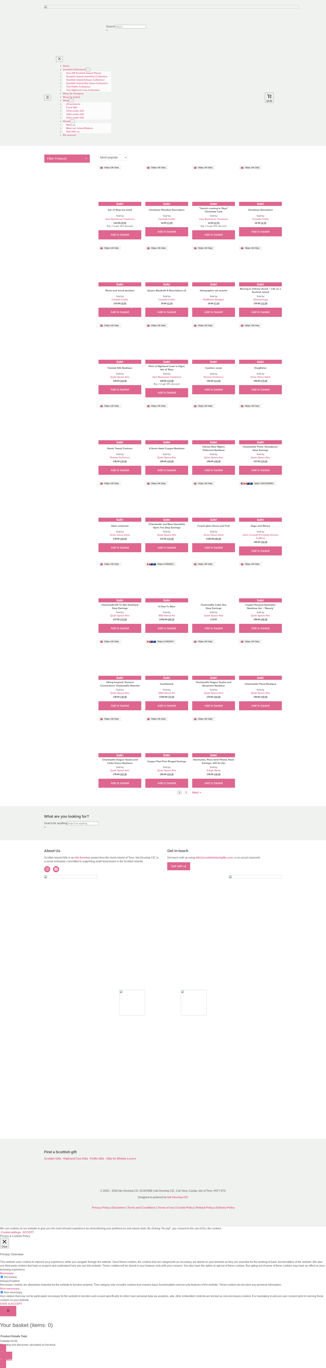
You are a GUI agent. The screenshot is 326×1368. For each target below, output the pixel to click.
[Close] (8, 1311)
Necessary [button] (7, 1273)
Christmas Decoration (260, 209)
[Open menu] (47, 97)
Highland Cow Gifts (75, 1158)
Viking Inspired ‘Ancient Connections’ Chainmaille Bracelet (120, 684)
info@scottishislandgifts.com (214, 857)
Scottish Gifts (52, 1158)
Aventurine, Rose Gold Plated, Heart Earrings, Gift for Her (213, 761)
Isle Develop (82, 857)
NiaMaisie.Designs (213, 299)
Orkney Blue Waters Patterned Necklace (213, 448)
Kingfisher (260, 368)
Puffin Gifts (97, 1158)
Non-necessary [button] (10, 1288)
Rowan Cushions (213, 377)
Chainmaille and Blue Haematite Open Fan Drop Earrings (167, 526)
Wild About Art (167, 615)
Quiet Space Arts (119, 377)
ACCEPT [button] (28, 1232)
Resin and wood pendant (119, 290)
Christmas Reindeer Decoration (167, 209)
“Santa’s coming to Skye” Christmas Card (213, 210)
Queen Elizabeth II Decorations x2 (166, 290)
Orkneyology (260, 299)
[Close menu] (59, 59)
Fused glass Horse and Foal (213, 525)
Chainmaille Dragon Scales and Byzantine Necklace (213, 684)
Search (110, 26)
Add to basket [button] (120, 234)
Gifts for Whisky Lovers (121, 1158)
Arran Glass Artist (260, 377)
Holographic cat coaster (213, 290)
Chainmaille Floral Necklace (260, 684)
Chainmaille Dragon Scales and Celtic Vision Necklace (120, 761)
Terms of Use (166, 1207)
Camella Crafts (166, 219)
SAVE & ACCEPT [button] (11, 1303)
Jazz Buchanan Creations (119, 219)
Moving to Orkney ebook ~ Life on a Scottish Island (260, 290)
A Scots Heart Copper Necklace (166, 448)
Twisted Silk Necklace (119, 368)
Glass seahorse (120, 525)
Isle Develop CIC (177, 1197)
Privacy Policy (101, 1207)
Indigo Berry (214, 770)
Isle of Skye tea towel (120, 209)
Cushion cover (213, 368)
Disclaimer (118, 1207)
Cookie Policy (185, 1207)
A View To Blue (166, 606)
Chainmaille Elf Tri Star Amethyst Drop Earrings (120, 606)
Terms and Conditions (141, 1207)
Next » (196, 792)
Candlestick (167, 684)
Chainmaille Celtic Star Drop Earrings (214, 606)
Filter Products (67, 158)
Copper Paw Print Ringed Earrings (166, 761)
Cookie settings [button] (11, 1232)
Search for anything (55, 823)
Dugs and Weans (260, 525)
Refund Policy (205, 1207)
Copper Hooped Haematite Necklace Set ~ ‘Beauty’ (260, 606)
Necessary (10, 1277)
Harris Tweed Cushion (119, 448)
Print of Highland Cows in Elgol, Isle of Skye (167, 368)
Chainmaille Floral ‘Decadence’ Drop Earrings (260, 448)
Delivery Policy (225, 1207)
